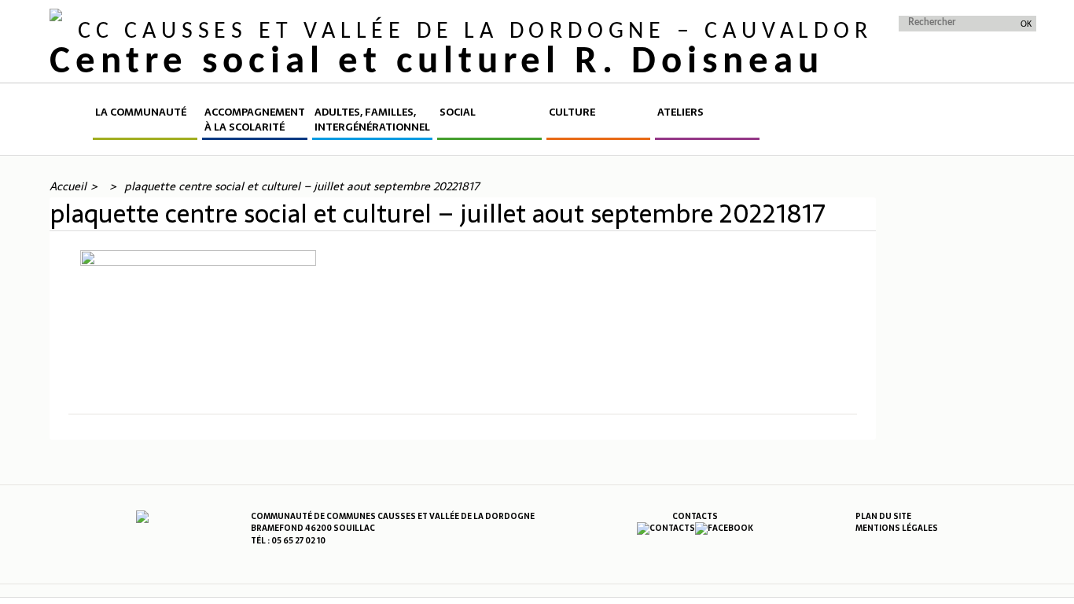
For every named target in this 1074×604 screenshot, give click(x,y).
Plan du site (883, 516)
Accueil (70, 122)
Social (458, 112)
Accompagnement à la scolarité (254, 120)
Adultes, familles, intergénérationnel (372, 120)
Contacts (695, 516)
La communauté (140, 112)
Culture (572, 112)
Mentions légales (896, 528)
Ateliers (680, 112)
